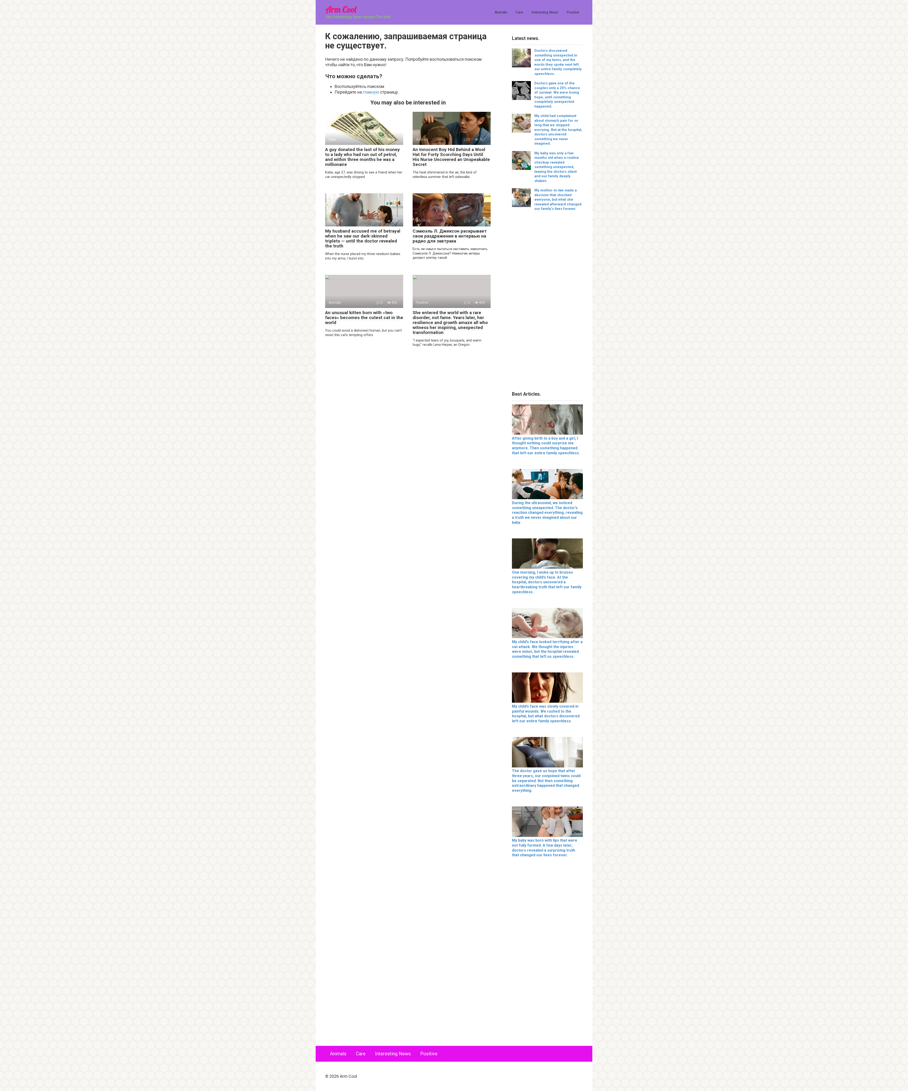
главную (371, 92)
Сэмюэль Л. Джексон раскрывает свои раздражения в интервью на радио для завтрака (450, 236)
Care (519, 12)
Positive (573, 12)
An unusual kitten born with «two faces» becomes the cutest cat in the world (364, 317)
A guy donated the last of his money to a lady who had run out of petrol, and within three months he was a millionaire (362, 157)
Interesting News (545, 12)
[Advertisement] (547, 303)
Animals (501, 12)
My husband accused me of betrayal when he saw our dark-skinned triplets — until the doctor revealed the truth (362, 238)
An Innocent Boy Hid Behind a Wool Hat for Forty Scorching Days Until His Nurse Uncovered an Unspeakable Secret (451, 157)
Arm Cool (340, 9)
